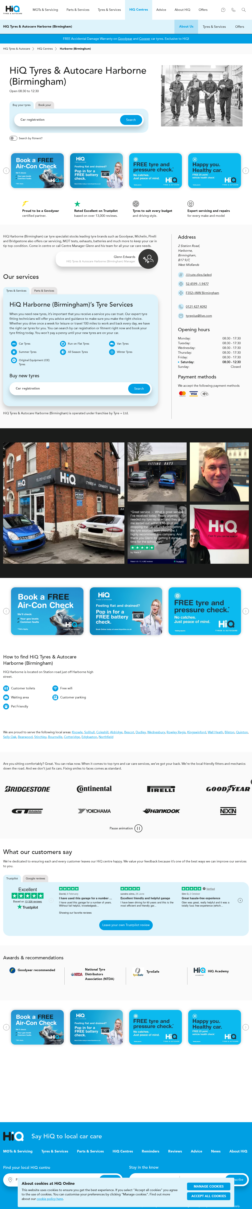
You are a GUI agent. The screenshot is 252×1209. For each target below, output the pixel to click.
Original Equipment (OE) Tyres (34, 362)
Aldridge (116, 732)
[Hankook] (178, 811)
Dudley (141, 732)
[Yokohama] (111, 811)
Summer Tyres (27, 352)
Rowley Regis (176, 732)
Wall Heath (215, 732)
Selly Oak (9, 737)
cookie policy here (50, 1199)
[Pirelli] (140, 789)
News (215, 1151)
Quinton (242, 732)
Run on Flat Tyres (78, 343)
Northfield (106, 737)
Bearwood (25, 737)
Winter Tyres (124, 352)
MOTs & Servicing (17, 1151)
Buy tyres (22, 105)
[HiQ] (17, 1136)
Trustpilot (12, 878)
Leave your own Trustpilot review (126, 925)
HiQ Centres (123, 1151)
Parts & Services (44, 290)
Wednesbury (156, 732)
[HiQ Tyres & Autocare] (12, 10)
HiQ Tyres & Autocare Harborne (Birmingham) (37, 26)
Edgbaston (89, 737)
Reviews (175, 1151)
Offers (239, 27)
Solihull (89, 732)
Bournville (55, 737)
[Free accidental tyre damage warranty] (233, 782)
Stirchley (40, 737)
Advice (196, 1151)
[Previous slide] (6, 171)
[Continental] (73, 789)
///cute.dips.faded (199, 275)
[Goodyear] (207, 789)
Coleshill (102, 732)
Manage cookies (209, 1186)
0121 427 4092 (196, 307)
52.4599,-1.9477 (197, 284)
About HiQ (238, 1151)
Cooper (144, 39)
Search (131, 120)
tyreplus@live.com (199, 316)
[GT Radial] (44, 811)
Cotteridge (72, 737)
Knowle (77, 732)
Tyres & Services (214, 27)
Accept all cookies (208, 1196)
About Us (186, 26)
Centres (45, 48)
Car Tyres (24, 343)
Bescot (129, 732)
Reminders (150, 1151)
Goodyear (125, 39)
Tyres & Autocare (16, 48)
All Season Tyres (78, 352)
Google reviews (35, 878)
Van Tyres (123, 343)
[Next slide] (246, 171)
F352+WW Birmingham (202, 293)
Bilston (229, 732)
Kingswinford (196, 732)
